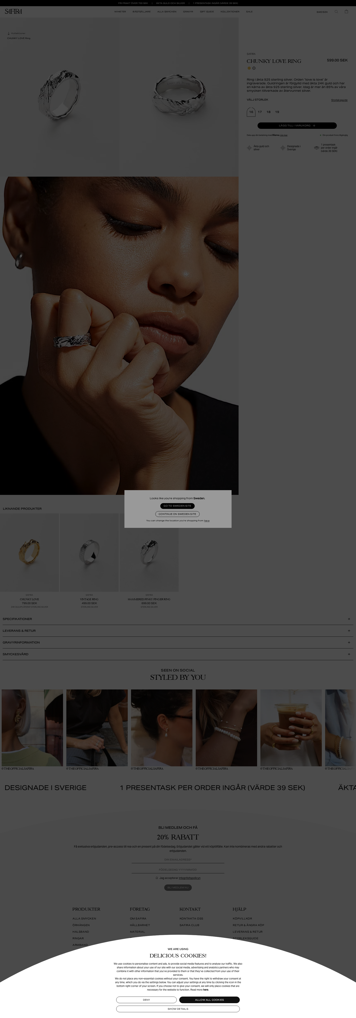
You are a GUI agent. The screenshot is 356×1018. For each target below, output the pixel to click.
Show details (178, 1008)
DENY (146, 999)
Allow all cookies (209, 999)
